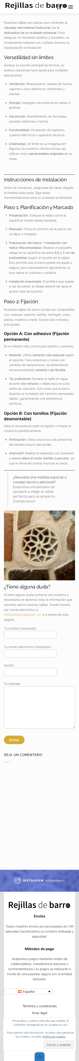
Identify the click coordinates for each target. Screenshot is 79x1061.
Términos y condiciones (39, 1006)
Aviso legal (39, 1013)
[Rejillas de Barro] (36, 5)
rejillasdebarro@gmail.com (23, 614)
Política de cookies (53, 1036)
